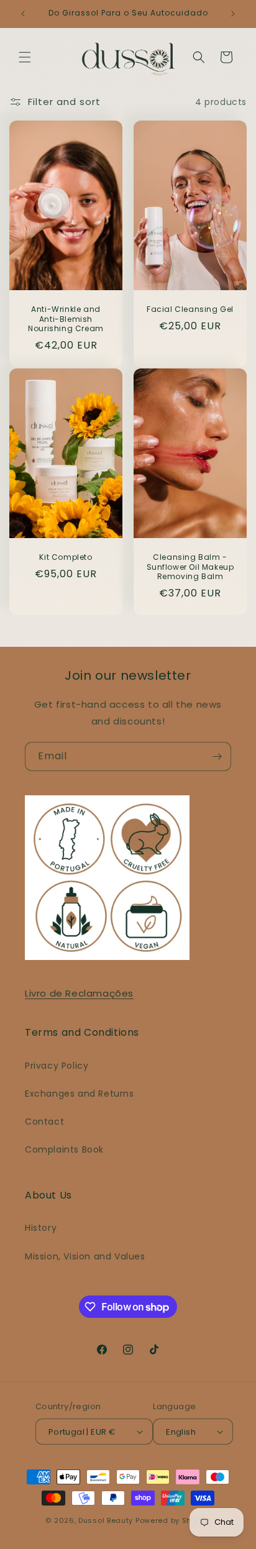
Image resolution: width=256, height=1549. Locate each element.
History (41, 1228)
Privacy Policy (56, 1065)
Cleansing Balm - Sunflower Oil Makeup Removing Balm (190, 567)
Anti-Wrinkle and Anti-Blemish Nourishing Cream (66, 319)
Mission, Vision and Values (85, 1256)
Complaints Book (64, 1149)
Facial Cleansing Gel (190, 310)
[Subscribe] (217, 756)
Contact (44, 1121)
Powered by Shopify (173, 1520)
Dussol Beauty (105, 1520)
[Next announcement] (233, 13)
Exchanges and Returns (79, 1093)
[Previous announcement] (23, 13)
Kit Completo (65, 557)
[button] (25, 57)
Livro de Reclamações (79, 993)
